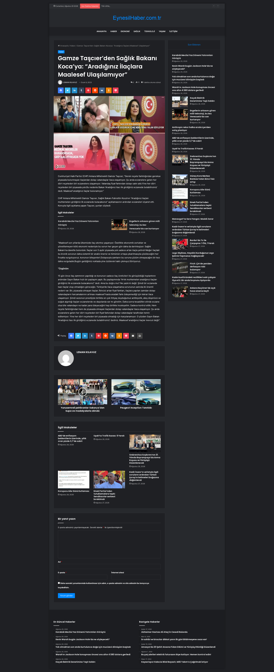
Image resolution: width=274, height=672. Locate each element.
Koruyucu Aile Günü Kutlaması (73, 491)
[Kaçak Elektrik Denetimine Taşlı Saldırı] (180, 102)
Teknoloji (149, 31)
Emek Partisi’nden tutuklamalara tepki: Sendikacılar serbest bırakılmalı (104, 495)
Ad (60, 562)
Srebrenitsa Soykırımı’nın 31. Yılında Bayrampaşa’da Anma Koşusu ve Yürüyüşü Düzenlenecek (144, 458)
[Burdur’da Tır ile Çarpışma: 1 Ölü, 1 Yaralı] (180, 244)
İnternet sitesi (117, 572)
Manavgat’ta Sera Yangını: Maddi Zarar (192, 218)
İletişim (173, 31)
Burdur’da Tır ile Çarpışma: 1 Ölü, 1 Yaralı (202, 242)
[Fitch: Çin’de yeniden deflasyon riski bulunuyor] (180, 267)
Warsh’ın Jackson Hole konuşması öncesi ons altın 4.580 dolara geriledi (193, 89)
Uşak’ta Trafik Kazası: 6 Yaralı (109, 435)
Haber (113, 31)
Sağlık (137, 31)
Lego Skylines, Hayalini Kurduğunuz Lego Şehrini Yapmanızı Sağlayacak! (193, 254)
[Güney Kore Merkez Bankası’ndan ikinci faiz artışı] (180, 180)
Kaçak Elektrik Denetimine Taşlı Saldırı (202, 99)
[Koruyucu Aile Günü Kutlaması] (73, 479)
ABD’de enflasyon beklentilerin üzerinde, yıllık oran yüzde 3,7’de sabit (72, 438)
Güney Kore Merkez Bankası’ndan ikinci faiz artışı (202, 179)
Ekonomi (125, 31)
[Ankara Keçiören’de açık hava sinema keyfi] (180, 292)
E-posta (62, 572)
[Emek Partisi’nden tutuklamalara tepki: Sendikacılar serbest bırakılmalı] (109, 479)
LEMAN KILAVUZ (70, 82)
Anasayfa (101, 31)
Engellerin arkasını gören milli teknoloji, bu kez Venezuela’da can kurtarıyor (144, 225)
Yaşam (162, 31)
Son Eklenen (194, 44)
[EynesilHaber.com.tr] (137, 17)
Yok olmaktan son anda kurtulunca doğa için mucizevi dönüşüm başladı (132, 6)
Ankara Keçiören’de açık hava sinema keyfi (202, 289)
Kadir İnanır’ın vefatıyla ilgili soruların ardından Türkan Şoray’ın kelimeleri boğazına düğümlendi (144, 476)
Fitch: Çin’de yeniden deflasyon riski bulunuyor (201, 266)
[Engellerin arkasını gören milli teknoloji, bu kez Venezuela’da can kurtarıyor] (119, 224)
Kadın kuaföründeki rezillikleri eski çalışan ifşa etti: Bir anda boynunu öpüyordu (194, 279)
